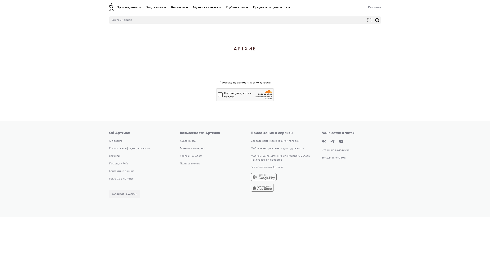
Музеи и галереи (205, 7)
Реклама (374, 7)
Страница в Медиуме (336, 150)
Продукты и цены (266, 7)
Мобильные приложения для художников (277, 148)
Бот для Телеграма (334, 157)
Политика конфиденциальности (129, 148)
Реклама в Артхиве (121, 178)
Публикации (235, 7)
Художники (154, 7)
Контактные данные (121, 171)
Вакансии (115, 156)
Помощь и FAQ (118, 163)
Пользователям (190, 163)
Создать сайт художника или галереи (275, 141)
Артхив (245, 49)
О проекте (115, 141)
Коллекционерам (191, 156)
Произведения (127, 7)
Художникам (188, 141)
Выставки (178, 7)
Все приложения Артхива (267, 167)
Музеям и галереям (193, 148)
